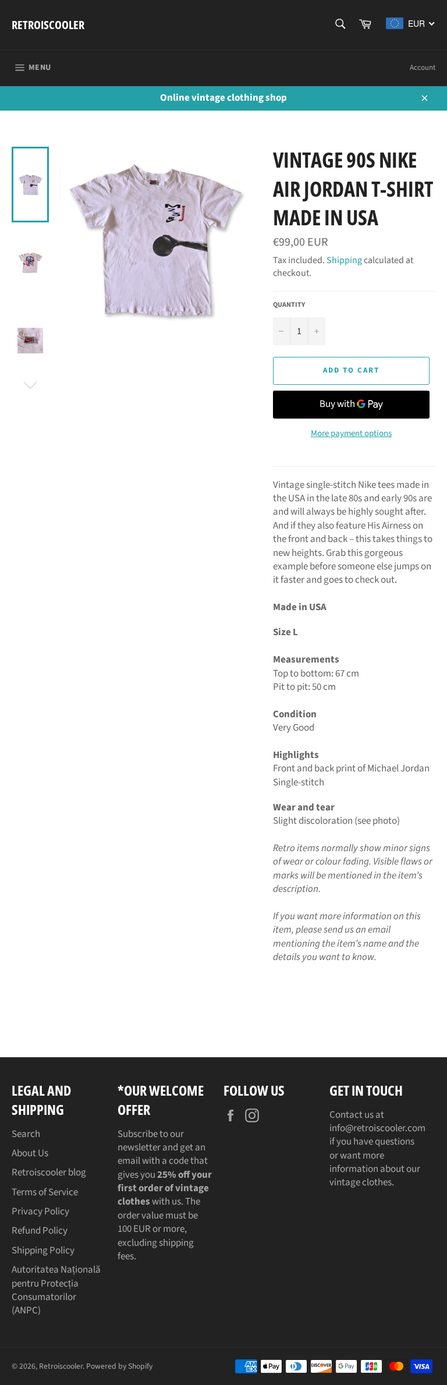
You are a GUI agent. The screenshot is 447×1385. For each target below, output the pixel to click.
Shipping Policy (43, 1251)
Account (422, 67)
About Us (30, 1153)
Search (26, 1134)
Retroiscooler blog (49, 1172)
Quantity (289, 305)
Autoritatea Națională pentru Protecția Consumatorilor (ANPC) (56, 1290)
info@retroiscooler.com (377, 1128)
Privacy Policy (40, 1211)
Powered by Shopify (119, 1366)
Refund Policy (40, 1231)
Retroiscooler (48, 25)
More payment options (351, 434)
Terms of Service (45, 1192)
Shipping (344, 260)
